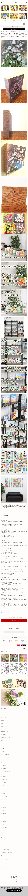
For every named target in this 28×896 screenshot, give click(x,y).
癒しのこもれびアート (5, 731)
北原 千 (4, 818)
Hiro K (4, 793)
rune (3, 762)
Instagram (4, 867)
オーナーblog (5, 859)
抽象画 (2, 723)
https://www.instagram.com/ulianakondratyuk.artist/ (16, 558)
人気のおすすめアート (5, 728)
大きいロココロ (4, 726)
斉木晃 (4, 788)
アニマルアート (4, 714)
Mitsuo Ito (4, 790)
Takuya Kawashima (6, 754)
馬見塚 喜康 (4, 768)
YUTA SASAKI (5, 827)
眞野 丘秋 (4, 821)
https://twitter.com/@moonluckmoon (11, 559)
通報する (24, 648)
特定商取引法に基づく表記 (7, 852)
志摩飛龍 (4, 757)
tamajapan (4, 816)
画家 (2, 740)
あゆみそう (4, 824)
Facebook (4, 862)
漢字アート (3, 734)
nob (3, 748)
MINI (3, 785)
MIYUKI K (4, 802)
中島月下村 (4, 776)
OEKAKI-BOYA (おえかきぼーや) (8, 833)
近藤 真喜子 (4, 813)
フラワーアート (4, 717)
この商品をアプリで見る (14, 628)
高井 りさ (4, 759)
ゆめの (4, 751)
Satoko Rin (4, 745)
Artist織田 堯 (5, 782)
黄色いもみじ (5, 779)
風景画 (2, 720)
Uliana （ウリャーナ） (6, 771)
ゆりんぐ (4, 810)
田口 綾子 (4, 807)
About (4, 841)
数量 (1, 612)
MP (3, 773)
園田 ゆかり (5, 796)
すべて (4, 640)
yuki (3, 830)
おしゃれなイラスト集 (5, 737)
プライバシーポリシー (6, 849)
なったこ (4, 804)
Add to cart (14, 620)
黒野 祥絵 (4, 765)
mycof (4, 799)
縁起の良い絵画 (4, 712)
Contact (4, 846)
